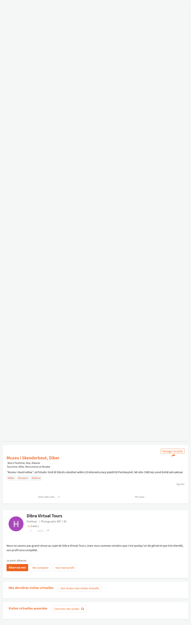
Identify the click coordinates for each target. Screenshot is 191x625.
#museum (23, 478)
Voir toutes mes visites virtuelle (79, 588)
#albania (36, 478)
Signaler (180, 484)
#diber (11, 478)
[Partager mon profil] (46, 530)
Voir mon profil (64, 567)
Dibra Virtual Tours (44, 515)
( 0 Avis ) (34, 526)
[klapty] (16, 523)
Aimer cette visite (46, 496)
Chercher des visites (67, 609)
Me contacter (40, 567)
